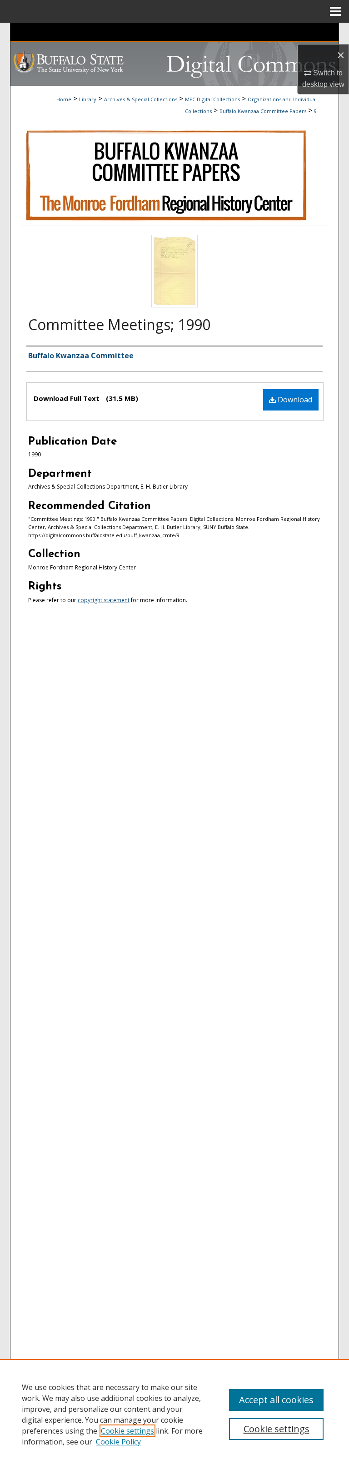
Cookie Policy (118, 1442)
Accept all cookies (276, 1400)
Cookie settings (127, 1431)
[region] (174, 1414)
